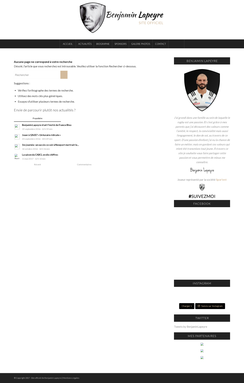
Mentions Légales (71, 378)
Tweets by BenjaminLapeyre (190, 326)
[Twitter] (222, 19)
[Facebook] (216, 19)
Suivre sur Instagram (212, 306)
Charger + (187, 306)
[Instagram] (227, 19)
